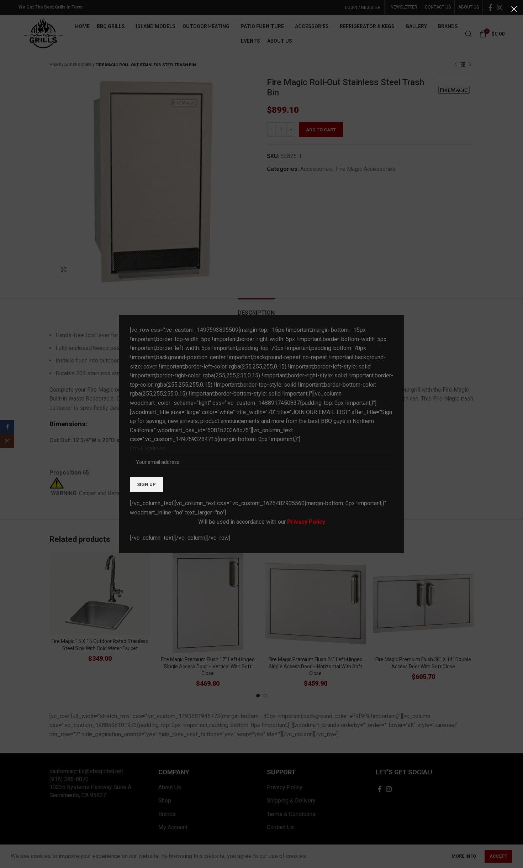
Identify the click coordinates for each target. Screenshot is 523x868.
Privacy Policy (306, 521)
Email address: (148, 448)
